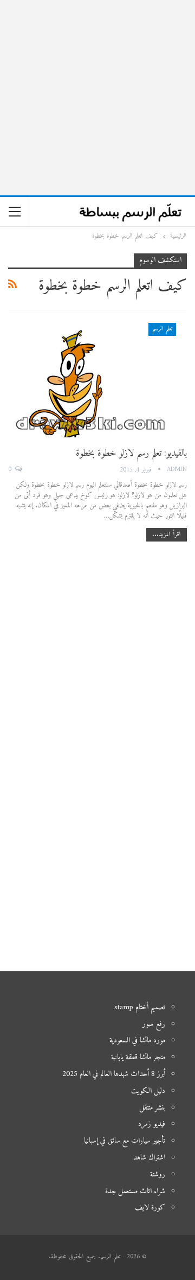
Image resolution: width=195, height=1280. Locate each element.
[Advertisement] (97, 97)
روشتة (157, 1174)
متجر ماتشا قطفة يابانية (138, 1057)
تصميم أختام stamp (139, 1007)
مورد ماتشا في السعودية (137, 1040)
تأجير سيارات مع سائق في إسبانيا (124, 1141)
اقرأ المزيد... (166, 534)
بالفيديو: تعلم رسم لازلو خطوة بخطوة (131, 453)
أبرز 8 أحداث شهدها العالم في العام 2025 (113, 1074)
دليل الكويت (148, 1091)
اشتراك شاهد (149, 1157)
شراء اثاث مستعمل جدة (135, 1191)
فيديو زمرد (151, 1124)
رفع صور (153, 1024)
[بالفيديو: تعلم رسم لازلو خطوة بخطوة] (97, 380)
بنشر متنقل (152, 1108)
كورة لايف (150, 1207)
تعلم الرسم (162, 329)
